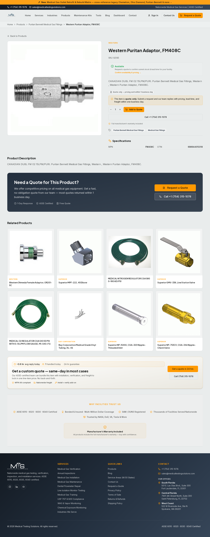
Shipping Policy (115, 503)
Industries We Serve (67, 512)
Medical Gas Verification (69, 469)
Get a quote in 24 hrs (182, 369)
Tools (98, 15)
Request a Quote (192, 15)
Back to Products (18, 36)
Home (28, 15)
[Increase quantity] (120, 109)
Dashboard (119, 15)
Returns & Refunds (116, 499)
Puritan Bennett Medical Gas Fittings (45, 24)
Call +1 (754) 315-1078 (156, 117)
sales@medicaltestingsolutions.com (178, 473)
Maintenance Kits (83, 15)
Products (65, 15)
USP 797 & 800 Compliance (71, 499)
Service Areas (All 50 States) (121, 477)
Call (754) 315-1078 (183, 376)
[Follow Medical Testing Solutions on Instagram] (9, 486)
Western (113, 43)
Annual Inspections (66, 473)
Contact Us (169, 15)
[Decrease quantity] (111, 109)
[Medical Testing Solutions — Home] (11, 15)
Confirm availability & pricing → (128, 72)
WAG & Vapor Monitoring (69, 503)
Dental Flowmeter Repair (69, 486)
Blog (107, 15)
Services (39, 15)
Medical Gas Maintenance (70, 482)
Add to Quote (135, 109)
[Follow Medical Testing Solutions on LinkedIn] (16, 486)
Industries (52, 15)
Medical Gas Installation (68, 477)
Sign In (154, 15)
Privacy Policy (114, 490)
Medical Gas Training (67, 494)
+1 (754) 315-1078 (170, 469)
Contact (133, 15)
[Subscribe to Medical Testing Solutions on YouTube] (23, 486)
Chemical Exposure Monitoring (72, 507)
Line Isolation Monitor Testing (71, 490)
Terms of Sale (114, 494)
